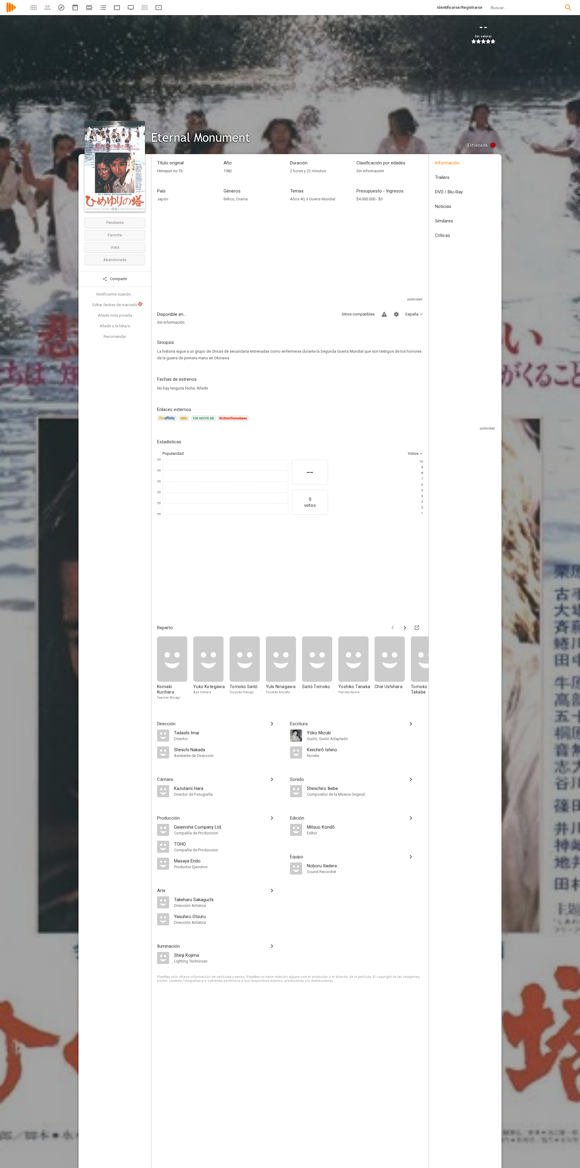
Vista (115, 247)
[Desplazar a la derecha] (405, 628)
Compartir (118, 279)
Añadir (202, 388)
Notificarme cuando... (115, 294)
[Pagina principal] (11, 11)
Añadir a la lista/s (115, 326)
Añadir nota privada (115, 315)
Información (447, 163)
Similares (444, 221)
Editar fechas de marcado (117, 304)
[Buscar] (568, 7)
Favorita (115, 235)
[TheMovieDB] (204, 421)
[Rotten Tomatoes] (234, 421)
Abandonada (114, 259)
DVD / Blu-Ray (449, 192)
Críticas (442, 235)
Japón (162, 199)
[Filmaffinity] (168, 421)
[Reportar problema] (384, 314)
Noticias (443, 206)
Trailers (442, 177)
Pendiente (115, 222)
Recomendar (115, 336)
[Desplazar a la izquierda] (393, 628)
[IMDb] (185, 421)
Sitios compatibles (358, 314)
